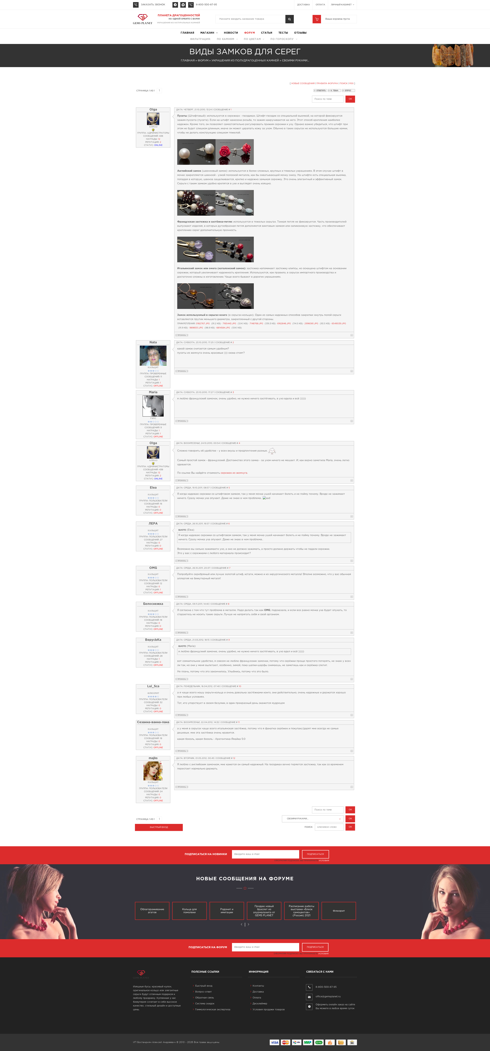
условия (324, 861)
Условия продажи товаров (269, 1010)
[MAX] (183, 5)
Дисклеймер (260, 1004)
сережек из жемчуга (234, 473)
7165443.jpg (229, 324)
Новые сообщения (303, 83)
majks (153, 758)
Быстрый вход (203, 986)
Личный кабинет (341, 5)
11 (239, 722)
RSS (351, 83)
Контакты (258, 986)
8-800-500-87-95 (206, 5)
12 (234, 758)
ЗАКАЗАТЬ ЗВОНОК (153, 5)
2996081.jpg (311, 324)
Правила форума (327, 83)
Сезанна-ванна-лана (153, 722)
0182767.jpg (203, 324)
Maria (153, 392)
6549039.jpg (339, 324)
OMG (153, 568)
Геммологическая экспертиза (212, 1010)
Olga (153, 109)
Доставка (303, 5)
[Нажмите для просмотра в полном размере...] (196, 152)
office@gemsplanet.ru (328, 997)
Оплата (320, 5)
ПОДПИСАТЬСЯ (315, 854)
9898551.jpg (196, 328)
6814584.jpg (223, 328)
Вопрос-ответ (203, 992)
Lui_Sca (153, 686)
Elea (153, 487)
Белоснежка (153, 604)
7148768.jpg (256, 324)
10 (240, 686)
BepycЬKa (153, 639)
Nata (153, 342)
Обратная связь (204, 998)
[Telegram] (175, 5)
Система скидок (204, 1004)
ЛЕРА (153, 523)
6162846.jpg (284, 324)
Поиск (344, 83)
